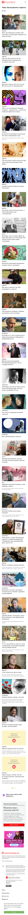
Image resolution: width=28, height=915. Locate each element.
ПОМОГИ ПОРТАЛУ (14, 825)
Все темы (4, 10)
